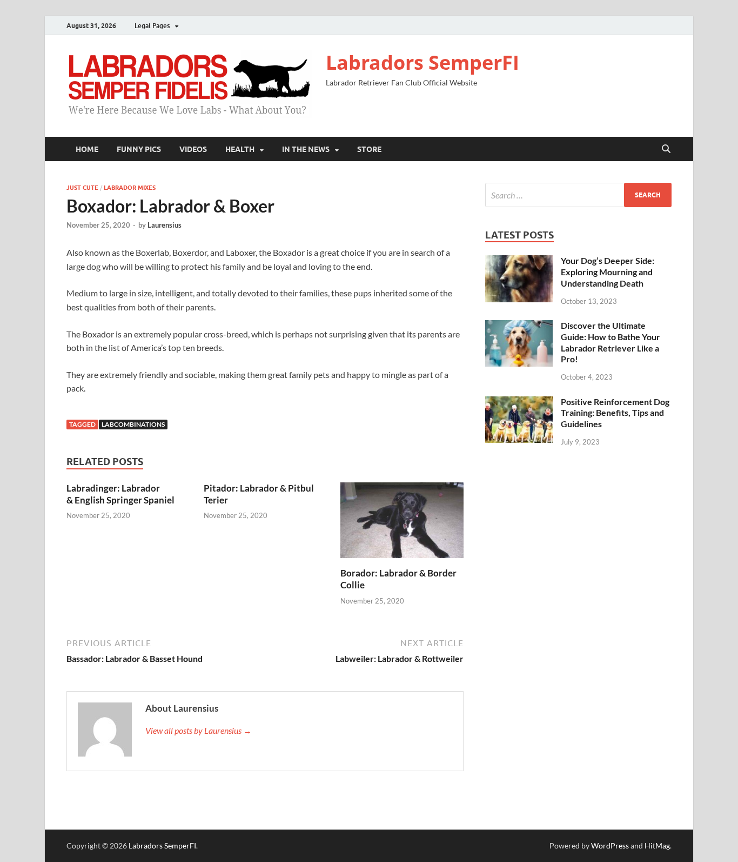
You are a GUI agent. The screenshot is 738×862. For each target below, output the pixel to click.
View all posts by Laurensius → (198, 730)
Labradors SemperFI (422, 62)
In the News (306, 149)
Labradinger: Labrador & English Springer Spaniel (120, 494)
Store (369, 149)
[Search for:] (578, 195)
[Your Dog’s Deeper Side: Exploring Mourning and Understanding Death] (519, 261)
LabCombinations (133, 424)
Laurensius (164, 225)
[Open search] (666, 149)
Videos (193, 149)
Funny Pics (139, 149)
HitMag (657, 845)
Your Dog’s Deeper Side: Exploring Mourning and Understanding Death (607, 271)
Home (87, 149)
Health (239, 149)
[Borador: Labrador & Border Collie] (402, 523)
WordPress (610, 845)
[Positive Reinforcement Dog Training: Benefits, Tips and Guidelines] (519, 402)
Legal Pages (152, 26)
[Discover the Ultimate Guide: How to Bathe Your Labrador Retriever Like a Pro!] (519, 326)
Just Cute (82, 187)
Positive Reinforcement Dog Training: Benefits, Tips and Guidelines (615, 412)
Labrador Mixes (130, 187)
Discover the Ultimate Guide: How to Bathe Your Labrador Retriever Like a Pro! (610, 342)
